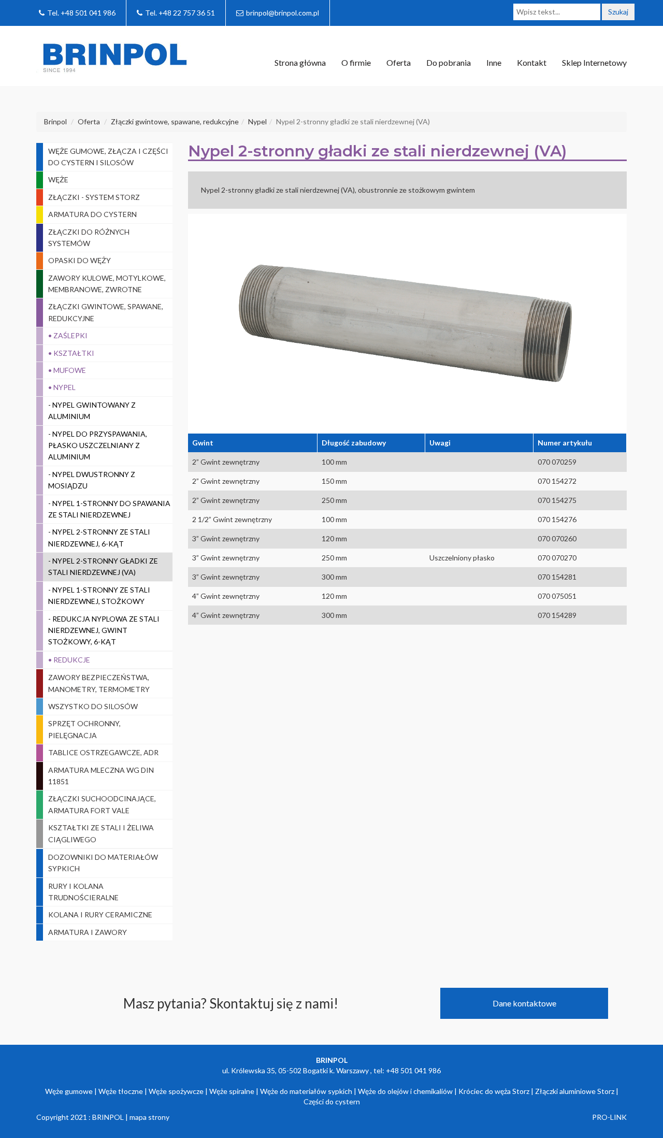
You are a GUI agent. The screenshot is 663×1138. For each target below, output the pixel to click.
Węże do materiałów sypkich (306, 1091)
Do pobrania (448, 62)
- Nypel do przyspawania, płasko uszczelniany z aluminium (97, 445)
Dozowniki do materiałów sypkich (103, 863)
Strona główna (300, 62)
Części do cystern (332, 1101)
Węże (58, 179)
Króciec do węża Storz (493, 1091)
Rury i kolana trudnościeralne (83, 892)
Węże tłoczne (120, 1091)
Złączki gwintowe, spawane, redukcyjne (105, 312)
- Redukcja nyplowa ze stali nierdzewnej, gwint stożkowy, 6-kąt (104, 630)
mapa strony (149, 1117)
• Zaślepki (68, 335)
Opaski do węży (79, 260)
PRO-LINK (609, 1117)
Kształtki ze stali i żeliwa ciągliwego (101, 833)
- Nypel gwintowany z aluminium (92, 410)
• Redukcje (69, 659)
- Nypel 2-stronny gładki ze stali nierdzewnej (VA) (103, 566)
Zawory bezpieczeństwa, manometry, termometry (99, 683)
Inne (493, 62)
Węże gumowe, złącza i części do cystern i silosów (108, 157)
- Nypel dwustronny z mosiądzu (91, 480)
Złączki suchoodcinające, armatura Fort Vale (102, 804)
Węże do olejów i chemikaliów (405, 1091)
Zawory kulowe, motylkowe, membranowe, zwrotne (107, 283)
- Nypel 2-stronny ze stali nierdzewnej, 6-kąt (99, 537)
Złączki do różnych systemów (88, 237)
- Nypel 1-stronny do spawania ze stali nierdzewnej (109, 509)
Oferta (398, 62)
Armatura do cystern (92, 214)
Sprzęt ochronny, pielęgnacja (84, 729)
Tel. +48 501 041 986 (81, 12)
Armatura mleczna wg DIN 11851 (101, 776)
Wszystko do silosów (93, 706)
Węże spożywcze (176, 1091)
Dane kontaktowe (524, 1003)
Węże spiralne (231, 1091)
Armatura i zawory (87, 932)
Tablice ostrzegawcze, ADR (103, 752)
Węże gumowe (69, 1091)
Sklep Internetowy (594, 62)
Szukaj (618, 11)
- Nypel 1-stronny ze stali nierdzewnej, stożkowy (99, 595)
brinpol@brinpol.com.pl (282, 12)
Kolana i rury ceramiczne (100, 914)
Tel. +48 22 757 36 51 (180, 12)
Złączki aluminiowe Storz (574, 1091)
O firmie (356, 62)
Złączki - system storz (94, 197)
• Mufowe (67, 370)
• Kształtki (71, 353)
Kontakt (531, 62)
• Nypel (62, 387)
